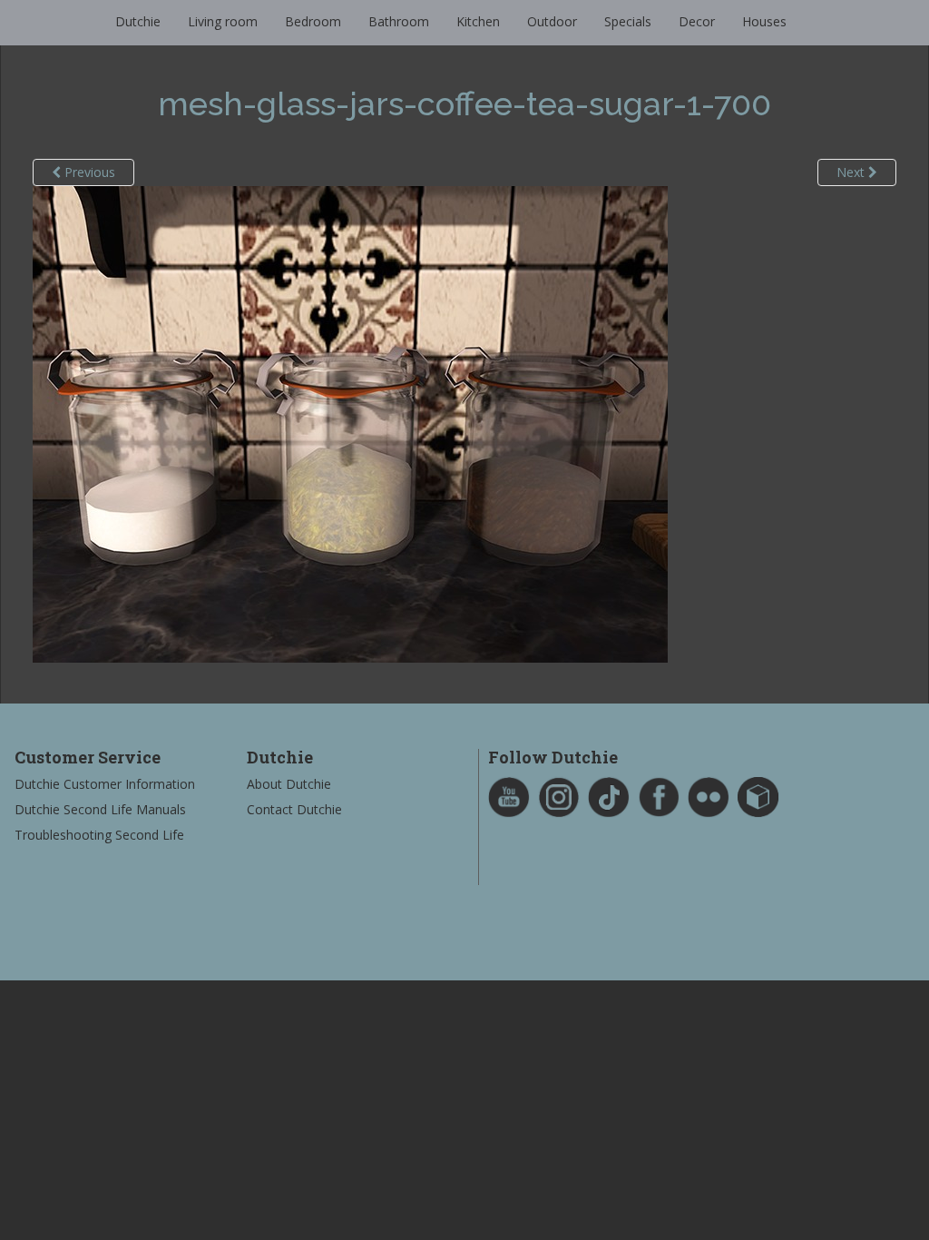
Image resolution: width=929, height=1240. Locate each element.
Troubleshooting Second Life (99, 834)
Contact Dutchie (294, 809)
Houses (764, 21)
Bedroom (313, 21)
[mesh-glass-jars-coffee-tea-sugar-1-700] (350, 422)
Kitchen (478, 21)
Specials (627, 21)
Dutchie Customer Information (105, 783)
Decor (697, 21)
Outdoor (552, 21)
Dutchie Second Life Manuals (100, 809)
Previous (88, 172)
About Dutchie (289, 783)
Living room (223, 21)
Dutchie (138, 21)
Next (852, 172)
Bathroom (398, 21)
